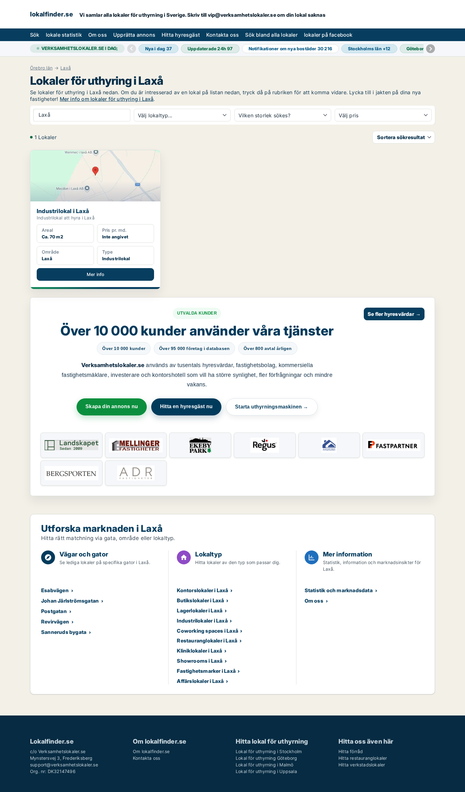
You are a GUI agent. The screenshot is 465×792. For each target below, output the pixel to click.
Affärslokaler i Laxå (200, 681)
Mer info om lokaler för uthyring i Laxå (107, 99)
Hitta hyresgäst (181, 35)
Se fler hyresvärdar (394, 314)
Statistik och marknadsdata (339, 590)
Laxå (65, 68)
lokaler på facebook (328, 35)
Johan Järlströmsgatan (70, 601)
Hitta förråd (350, 751)
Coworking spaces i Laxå (207, 631)
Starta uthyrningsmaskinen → (271, 406)
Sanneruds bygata (63, 632)
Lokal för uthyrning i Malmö (264, 764)
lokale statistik (64, 35)
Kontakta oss (222, 35)
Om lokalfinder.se (151, 751)
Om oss (97, 35)
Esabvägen (55, 590)
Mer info (95, 274)
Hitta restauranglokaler (362, 758)
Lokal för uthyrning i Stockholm (269, 751)
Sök (35, 35)
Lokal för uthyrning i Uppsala (266, 771)
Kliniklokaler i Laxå (199, 651)
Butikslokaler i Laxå (200, 600)
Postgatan (54, 611)
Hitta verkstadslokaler (361, 764)
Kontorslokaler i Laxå (202, 590)
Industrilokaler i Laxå (202, 620)
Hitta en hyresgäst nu (186, 406)
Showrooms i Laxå (199, 661)
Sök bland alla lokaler (271, 35)
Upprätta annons (134, 35)
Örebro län (41, 68)
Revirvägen (55, 621)
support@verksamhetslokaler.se (64, 764)
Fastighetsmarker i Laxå (206, 671)
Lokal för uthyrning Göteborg (266, 758)
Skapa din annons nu (111, 406)
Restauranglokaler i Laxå (207, 640)
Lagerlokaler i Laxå (199, 610)
